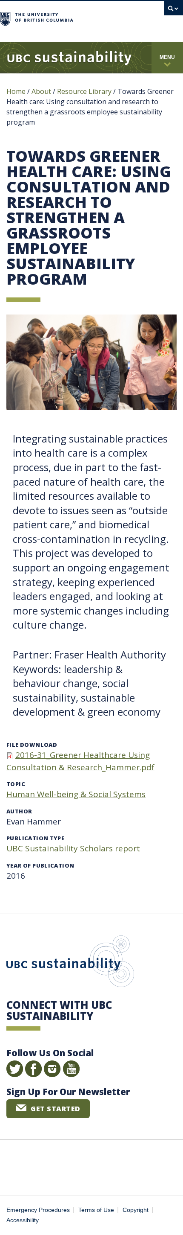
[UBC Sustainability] (69, 57)
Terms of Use (96, 1210)
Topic (15, 784)
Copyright (136, 1210)
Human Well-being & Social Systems (76, 794)
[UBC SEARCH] (173, 10)
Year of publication (40, 865)
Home (16, 91)
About (41, 91)
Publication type (35, 838)
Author (19, 811)
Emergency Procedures (38, 1210)
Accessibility (22, 1220)
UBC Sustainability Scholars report (73, 848)
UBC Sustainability (70, 963)
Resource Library (85, 91)
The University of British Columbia (114, 18)
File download (31, 745)
